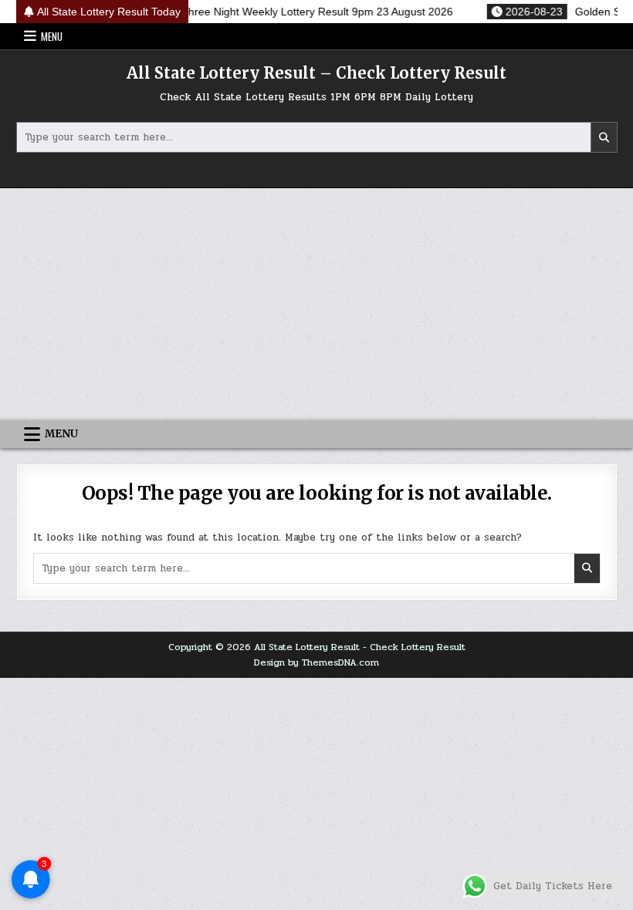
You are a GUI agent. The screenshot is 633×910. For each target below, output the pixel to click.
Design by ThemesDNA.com (316, 662)
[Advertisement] (316, 304)
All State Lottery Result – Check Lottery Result (316, 73)
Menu (52, 36)
